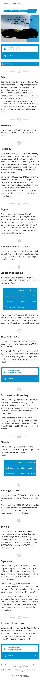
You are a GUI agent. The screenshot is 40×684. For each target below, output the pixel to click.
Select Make (7, 11)
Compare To (23, 11)
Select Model (15, 11)
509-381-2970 (24, 667)
